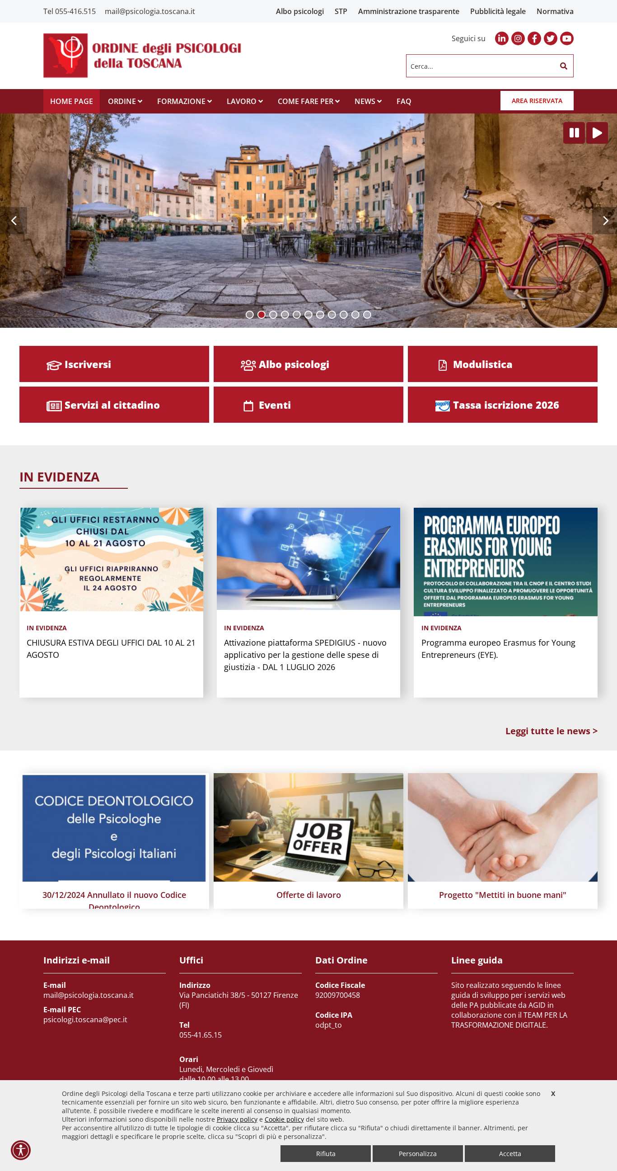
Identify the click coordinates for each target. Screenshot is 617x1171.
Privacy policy (237, 1119)
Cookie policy (284, 1119)
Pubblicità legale (498, 11)
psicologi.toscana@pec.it (85, 1020)
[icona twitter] (550, 38)
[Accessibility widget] (21, 1150)
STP (341, 11)
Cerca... (422, 65)
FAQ (404, 101)
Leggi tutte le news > (551, 731)
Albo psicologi (300, 11)
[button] (564, 66)
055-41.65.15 (200, 1035)
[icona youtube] (567, 38)
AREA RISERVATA (537, 100)
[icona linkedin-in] (502, 38)
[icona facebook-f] (534, 38)
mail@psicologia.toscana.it (150, 11)
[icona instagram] (518, 38)
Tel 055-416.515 (69, 11)
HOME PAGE (71, 101)
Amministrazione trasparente (408, 11)
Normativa (555, 11)
